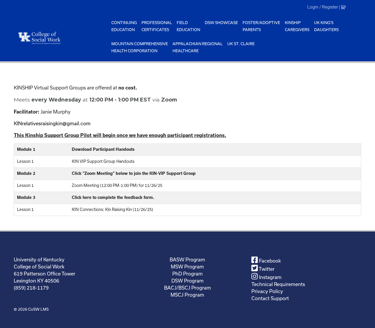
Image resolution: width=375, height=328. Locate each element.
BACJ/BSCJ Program (187, 287)
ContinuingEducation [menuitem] (124, 26)
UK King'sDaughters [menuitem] (326, 26)
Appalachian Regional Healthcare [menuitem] (198, 47)
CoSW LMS (38, 309)
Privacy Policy (267, 291)
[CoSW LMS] (61, 38)
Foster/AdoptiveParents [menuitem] (261, 26)
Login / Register (322, 7)
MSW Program (187, 266)
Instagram (270, 277)
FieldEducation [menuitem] (188, 26)
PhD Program (187, 273)
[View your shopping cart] (344, 7)
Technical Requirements (278, 284)
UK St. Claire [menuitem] (241, 43)
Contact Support (270, 298)
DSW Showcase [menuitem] (221, 22)
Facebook (269, 260)
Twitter (266, 269)
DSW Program (187, 280)
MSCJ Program (187, 294)
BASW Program (187, 259)
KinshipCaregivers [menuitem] (297, 26)
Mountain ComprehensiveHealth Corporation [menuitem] (139, 47)
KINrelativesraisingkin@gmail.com (52, 123)
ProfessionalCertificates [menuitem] (157, 26)
